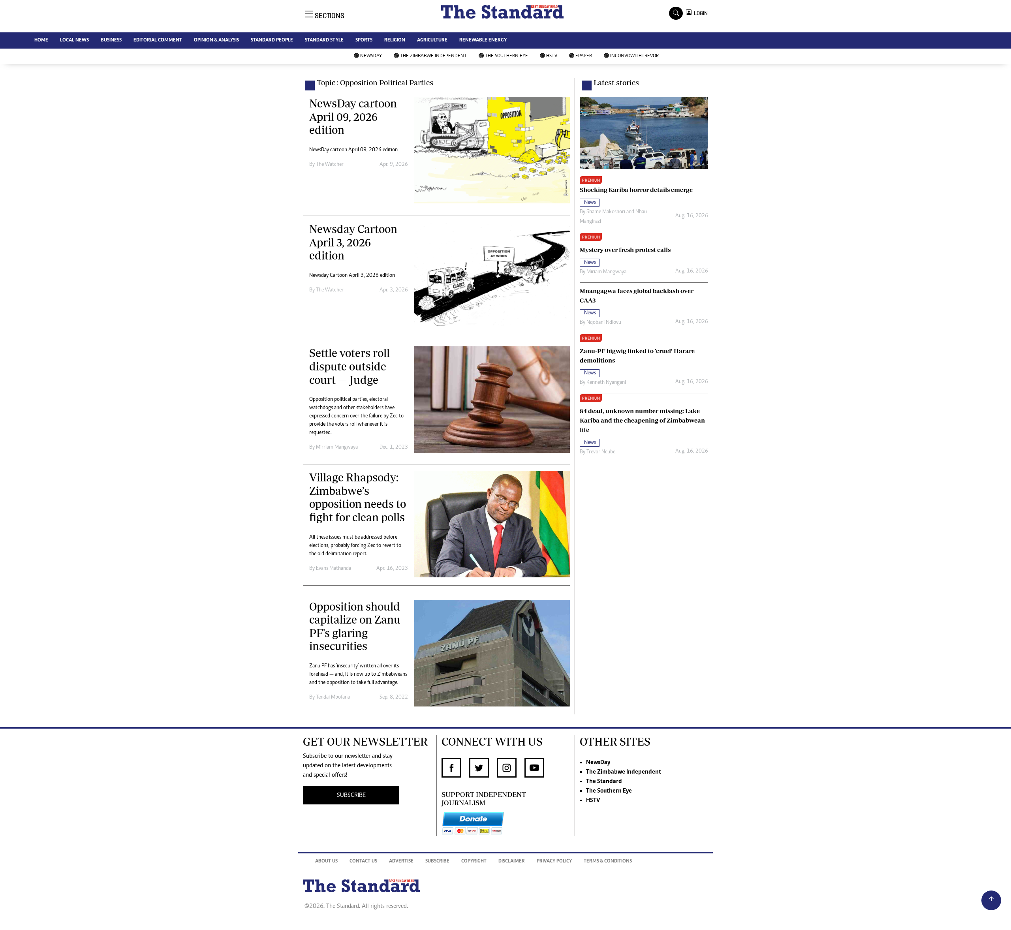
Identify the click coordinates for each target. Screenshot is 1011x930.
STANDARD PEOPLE (272, 40)
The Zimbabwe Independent (433, 56)
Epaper (583, 56)
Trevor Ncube (600, 452)
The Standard (604, 781)
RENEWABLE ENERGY (483, 40)
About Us (326, 861)
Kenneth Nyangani (606, 382)
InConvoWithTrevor (634, 56)
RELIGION (394, 40)
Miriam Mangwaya (606, 272)
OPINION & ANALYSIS (216, 40)
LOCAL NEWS (74, 40)
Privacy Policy (554, 861)
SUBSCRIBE (351, 795)
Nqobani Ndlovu (603, 322)
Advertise (401, 861)
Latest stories (616, 82)
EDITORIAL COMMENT (157, 40)
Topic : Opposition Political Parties (375, 82)
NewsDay (371, 56)
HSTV (551, 56)
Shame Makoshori (605, 212)
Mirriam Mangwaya (337, 447)
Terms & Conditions (608, 861)
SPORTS (363, 40)
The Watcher (330, 164)
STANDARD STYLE (324, 40)
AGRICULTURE (432, 40)
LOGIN (700, 13)
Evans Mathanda (333, 568)
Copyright (474, 861)
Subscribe (437, 861)
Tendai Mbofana (333, 697)
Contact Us (363, 861)
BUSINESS (111, 40)
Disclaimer (511, 861)
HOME (41, 40)
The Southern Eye (506, 56)
